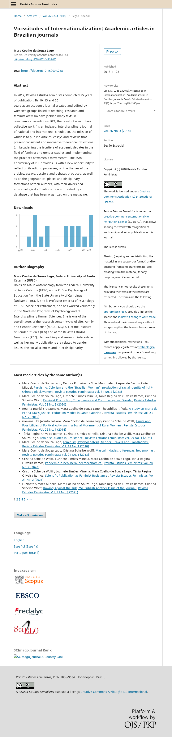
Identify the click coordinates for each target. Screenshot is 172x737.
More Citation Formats (121, 111)
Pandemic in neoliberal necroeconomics (73, 463)
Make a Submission (30, 515)
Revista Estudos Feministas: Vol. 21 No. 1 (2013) (55, 455)
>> (30, 499)
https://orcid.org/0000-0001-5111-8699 (35, 59)
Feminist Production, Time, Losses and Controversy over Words (87, 400)
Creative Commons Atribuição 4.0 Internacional (114, 692)
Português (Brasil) (26, 553)
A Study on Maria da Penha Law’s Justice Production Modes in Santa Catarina (90, 411)
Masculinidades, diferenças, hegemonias (125, 450)
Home (18, 16)
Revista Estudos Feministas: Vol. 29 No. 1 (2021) (118, 438)
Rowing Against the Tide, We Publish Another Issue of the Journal (89, 488)
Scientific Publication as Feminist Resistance (76, 475)
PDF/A (113, 52)
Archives (32, 16)
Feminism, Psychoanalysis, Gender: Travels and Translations (106, 442)
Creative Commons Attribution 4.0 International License (128, 196)
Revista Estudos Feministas (38, 4)
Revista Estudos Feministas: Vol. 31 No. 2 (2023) (88, 392)
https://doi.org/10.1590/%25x (42, 71)
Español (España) (26, 546)
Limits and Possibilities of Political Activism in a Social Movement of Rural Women (86, 423)
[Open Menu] (14, 4)
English (19, 540)
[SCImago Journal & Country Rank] (38, 657)
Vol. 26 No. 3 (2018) (54, 16)
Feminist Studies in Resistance (61, 438)
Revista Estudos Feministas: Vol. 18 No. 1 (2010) (55, 446)
